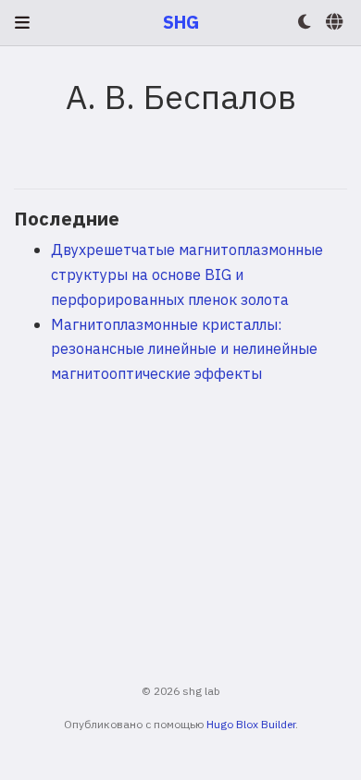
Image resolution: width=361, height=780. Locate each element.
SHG (181, 21)
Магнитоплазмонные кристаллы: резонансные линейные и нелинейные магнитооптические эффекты (184, 348)
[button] (304, 22)
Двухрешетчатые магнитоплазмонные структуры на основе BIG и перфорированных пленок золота (187, 273)
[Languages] (336, 22)
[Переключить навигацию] (22, 22)
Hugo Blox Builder (250, 724)
